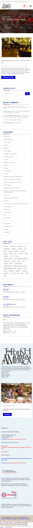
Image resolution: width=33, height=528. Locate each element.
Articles (6, 145)
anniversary (12, 246)
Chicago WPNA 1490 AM (10, 153)
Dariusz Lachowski (9, 119)
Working (6, 229)
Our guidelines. (5, 452)
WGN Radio (7, 223)
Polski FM (6, 195)
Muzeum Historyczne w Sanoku (12, 179)
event (5, 251)
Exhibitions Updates (9, 162)
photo (18, 261)
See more (7, 414)
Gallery (6, 165)
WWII (5, 275)
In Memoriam (7, 170)
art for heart (7, 142)
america (6, 246)
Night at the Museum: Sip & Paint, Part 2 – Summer (16, 112)
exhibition (16, 251)
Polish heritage (18, 263)
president (11, 270)
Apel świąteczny (8, 139)
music (11, 256)
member (21, 253)
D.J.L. (12, 517)
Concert (17, 65)
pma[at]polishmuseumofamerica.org (16, 439)
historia (23, 251)
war (18, 273)
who (22, 273)
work (27, 273)
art (24, 246)
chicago (13, 248)
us (10, 273)
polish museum (7, 266)
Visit (5, 215)
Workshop (6, 232)
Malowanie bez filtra (9, 111)
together (25, 270)
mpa (26, 253)
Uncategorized (8, 212)
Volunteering (7, 217)
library (10, 253)
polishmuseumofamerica (10, 268)
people (13, 261)
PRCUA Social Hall (8, 406)
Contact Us (20, 119)
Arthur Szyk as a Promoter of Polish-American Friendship (16, 116)
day (25, 248)
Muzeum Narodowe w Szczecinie (13, 182)
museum (6, 256)
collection (19, 248)
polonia (20, 268)
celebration (7, 248)
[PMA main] (6, 6)
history (5, 253)
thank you (18, 270)
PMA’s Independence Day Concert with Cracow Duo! (16, 62)
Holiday (6, 168)
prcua (5, 270)
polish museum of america (19, 266)
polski (25, 268)
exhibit (10, 251)
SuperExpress (7, 206)
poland (5, 263)
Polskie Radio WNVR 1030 (11, 198)
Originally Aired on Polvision (11, 188)
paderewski (7, 261)
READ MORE (8, 27)
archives (20, 246)
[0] (23, 6)
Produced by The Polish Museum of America (16, 203)
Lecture (6, 173)
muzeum (17, 256)
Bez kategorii (7, 151)
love (16, 253)
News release (23, 65)
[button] (12, 422)
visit (14, 273)
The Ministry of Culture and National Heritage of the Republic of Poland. (15, 518)
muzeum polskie (8, 258)
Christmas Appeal (8, 156)
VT (5, 220)
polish (10, 263)
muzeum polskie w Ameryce (21, 258)
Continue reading (8, 77)
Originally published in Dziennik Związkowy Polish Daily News (15, 191)
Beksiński (6, 148)
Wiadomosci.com (8, 226)
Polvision (6, 200)
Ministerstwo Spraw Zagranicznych (13, 176)
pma (24, 261)
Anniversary (7, 136)
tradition (6, 273)
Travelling (6, 209)
